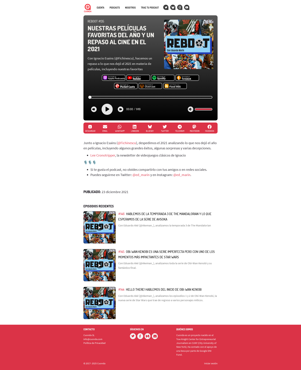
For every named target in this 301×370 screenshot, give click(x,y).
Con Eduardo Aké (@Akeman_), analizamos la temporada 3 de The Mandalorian (164, 225)
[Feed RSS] (175, 86)
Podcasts (115, 7)
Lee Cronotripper (102, 155)
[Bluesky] (172, 7)
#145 (121, 251)
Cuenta (100, 7)
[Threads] (179, 7)
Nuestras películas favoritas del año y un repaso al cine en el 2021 (121, 38)
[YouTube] (186, 7)
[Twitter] (165, 7)
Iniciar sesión (211, 363)
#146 (121, 214)
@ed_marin (141, 175)
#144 (121, 289)
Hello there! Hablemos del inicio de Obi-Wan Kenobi (164, 289)
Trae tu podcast (150, 7)
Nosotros (130, 7)
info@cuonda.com (92, 339)
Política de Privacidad (94, 343)
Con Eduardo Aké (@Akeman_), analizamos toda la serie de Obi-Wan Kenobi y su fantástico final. (165, 265)
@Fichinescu (127, 143)
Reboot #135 (96, 21)
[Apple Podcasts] (113, 78)
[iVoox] (187, 78)
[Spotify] (163, 78)
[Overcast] (150, 86)
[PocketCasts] (126, 86)
